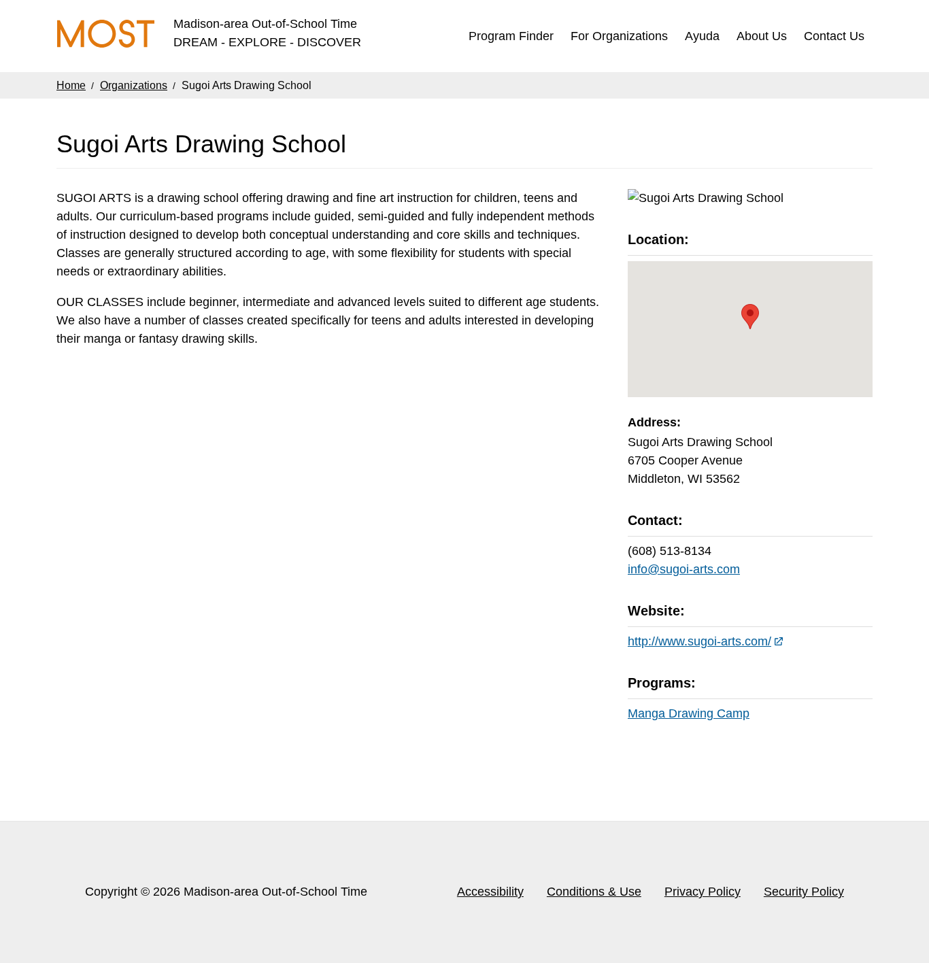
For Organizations (619, 36)
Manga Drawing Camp (688, 713)
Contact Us (834, 36)
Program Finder (511, 36)
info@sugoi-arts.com (684, 569)
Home (71, 85)
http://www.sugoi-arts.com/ (699, 641)
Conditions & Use (594, 891)
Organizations (133, 85)
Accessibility (490, 891)
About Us (762, 36)
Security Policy (804, 891)
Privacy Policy (702, 891)
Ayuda (702, 36)
